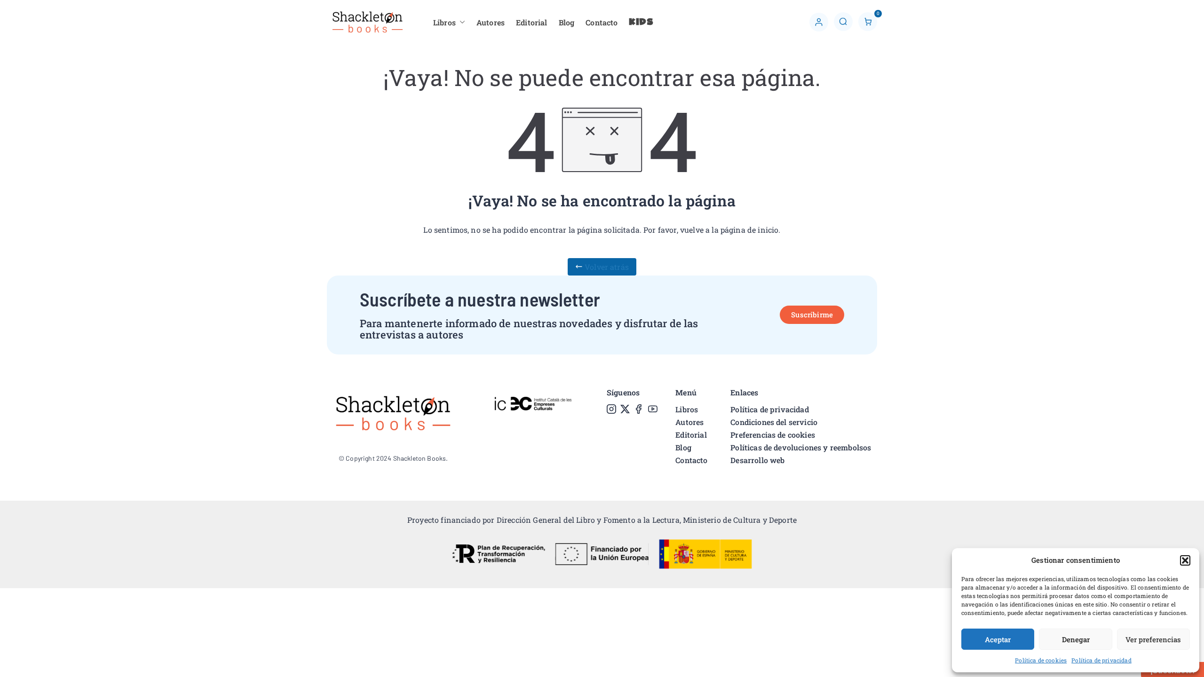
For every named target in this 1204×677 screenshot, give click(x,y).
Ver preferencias (1153, 639)
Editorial (531, 22)
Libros (444, 22)
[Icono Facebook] (638, 409)
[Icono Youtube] (652, 409)
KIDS (641, 22)
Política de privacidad (1101, 660)
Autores (490, 22)
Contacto (602, 22)
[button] (1185, 560)
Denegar (1076, 639)
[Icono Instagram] (611, 409)
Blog (567, 22)
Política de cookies (1041, 660)
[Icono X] (625, 409)
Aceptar (998, 639)
